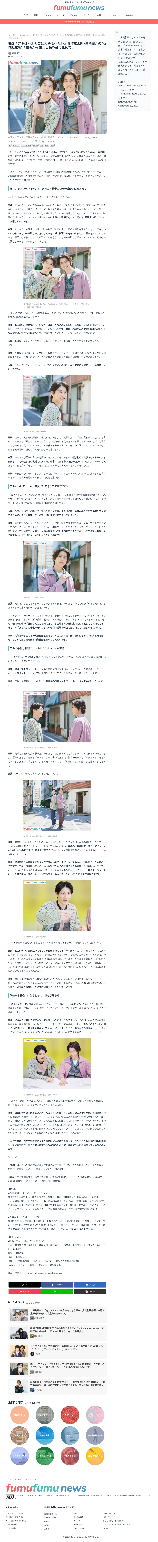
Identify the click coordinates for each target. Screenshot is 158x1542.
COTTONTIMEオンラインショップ (116, 1525)
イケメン (16, 145)
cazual (105, 1528)
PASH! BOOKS (79, 1528)
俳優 (41, 145)
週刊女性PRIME (50, 1514)
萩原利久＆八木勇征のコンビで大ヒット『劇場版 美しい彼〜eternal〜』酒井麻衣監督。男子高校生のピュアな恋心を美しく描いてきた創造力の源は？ (67, 1385)
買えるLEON (78, 1517)
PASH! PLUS (78, 1525)
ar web (46, 1521)
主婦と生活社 (11, 1528)
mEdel (46, 1525)
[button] (90, 1291)
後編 (12, 1165)
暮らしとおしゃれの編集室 (113, 1521)
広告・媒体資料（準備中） (16, 1521)
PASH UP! (77, 1521)
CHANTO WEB (50, 1518)
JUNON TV (48, 1529)
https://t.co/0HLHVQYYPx (132, 85)
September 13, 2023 (128, 106)
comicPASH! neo (109, 1513)
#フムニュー (140, 61)
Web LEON (78, 1513)
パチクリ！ (107, 1517)
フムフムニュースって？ (15, 1513)
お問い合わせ (11, 1525)
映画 (47, 145)
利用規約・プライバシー (15, 1517)
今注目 (35, 145)
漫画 (52, 145)
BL (10, 145)
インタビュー (26, 145)
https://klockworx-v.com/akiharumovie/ (44, 1273)
